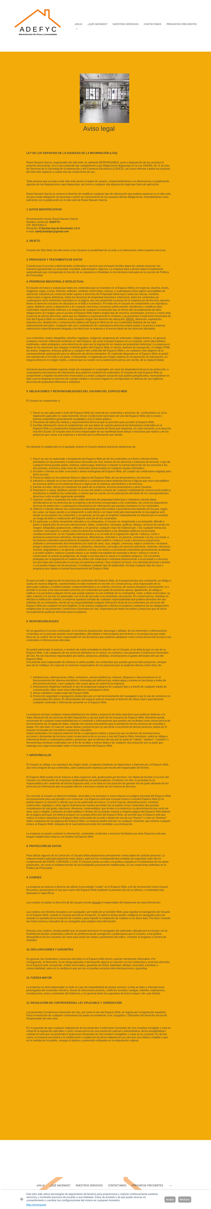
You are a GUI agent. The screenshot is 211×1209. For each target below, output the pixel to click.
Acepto (170, 1199)
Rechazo (185, 1199)
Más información (36, 1204)
